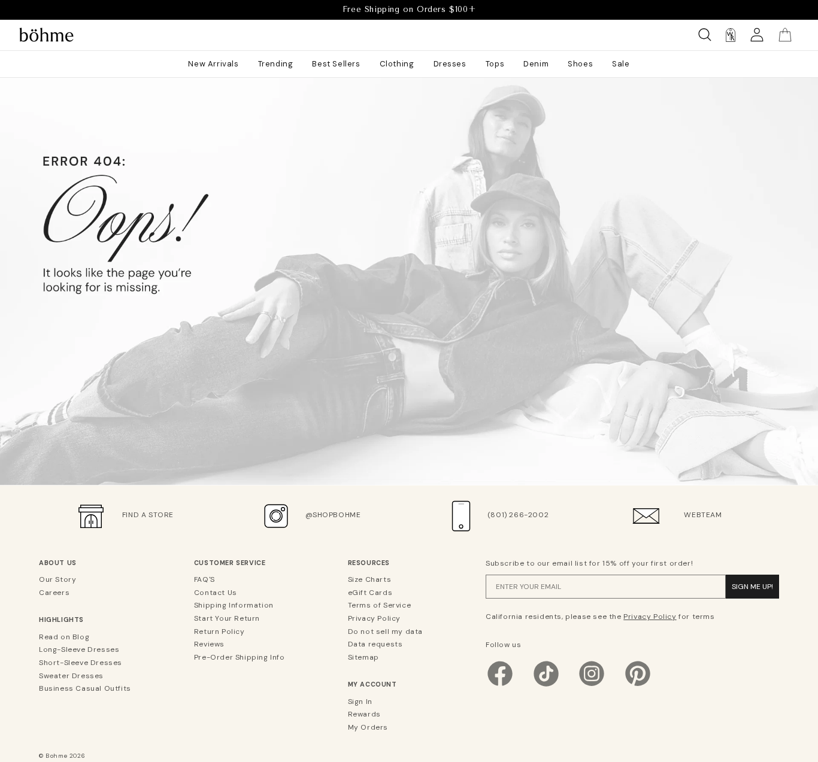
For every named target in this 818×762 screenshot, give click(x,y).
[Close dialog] (627, 246)
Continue (292, 465)
